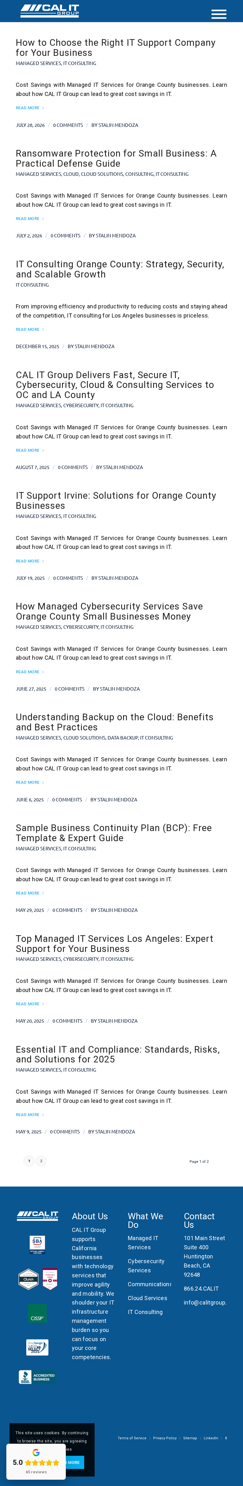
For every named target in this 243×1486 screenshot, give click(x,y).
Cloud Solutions (102, 174)
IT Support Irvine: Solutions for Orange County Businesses (116, 500)
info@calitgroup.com (211, 1302)
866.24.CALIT (201, 1288)
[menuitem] (132, 1438)
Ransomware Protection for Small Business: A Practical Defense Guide (116, 158)
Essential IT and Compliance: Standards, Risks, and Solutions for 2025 (118, 1054)
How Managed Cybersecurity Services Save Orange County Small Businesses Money (109, 611)
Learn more (67, 1462)
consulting (139, 174)
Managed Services (38, 63)
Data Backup (123, 737)
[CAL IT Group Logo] (49, 11)
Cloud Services (147, 1298)
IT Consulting (79, 63)
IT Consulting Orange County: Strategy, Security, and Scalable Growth (120, 269)
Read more (28, 107)
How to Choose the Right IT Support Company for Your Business (116, 47)
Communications (150, 1284)
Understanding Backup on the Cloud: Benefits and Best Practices (115, 722)
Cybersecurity (80, 405)
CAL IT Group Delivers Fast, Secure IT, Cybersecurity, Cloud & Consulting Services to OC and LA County (115, 385)
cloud (71, 174)
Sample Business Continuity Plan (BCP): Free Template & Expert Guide (114, 833)
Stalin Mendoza (118, 125)
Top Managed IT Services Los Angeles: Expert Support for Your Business (115, 943)
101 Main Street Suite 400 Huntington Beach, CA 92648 (204, 1256)
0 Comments (68, 125)
